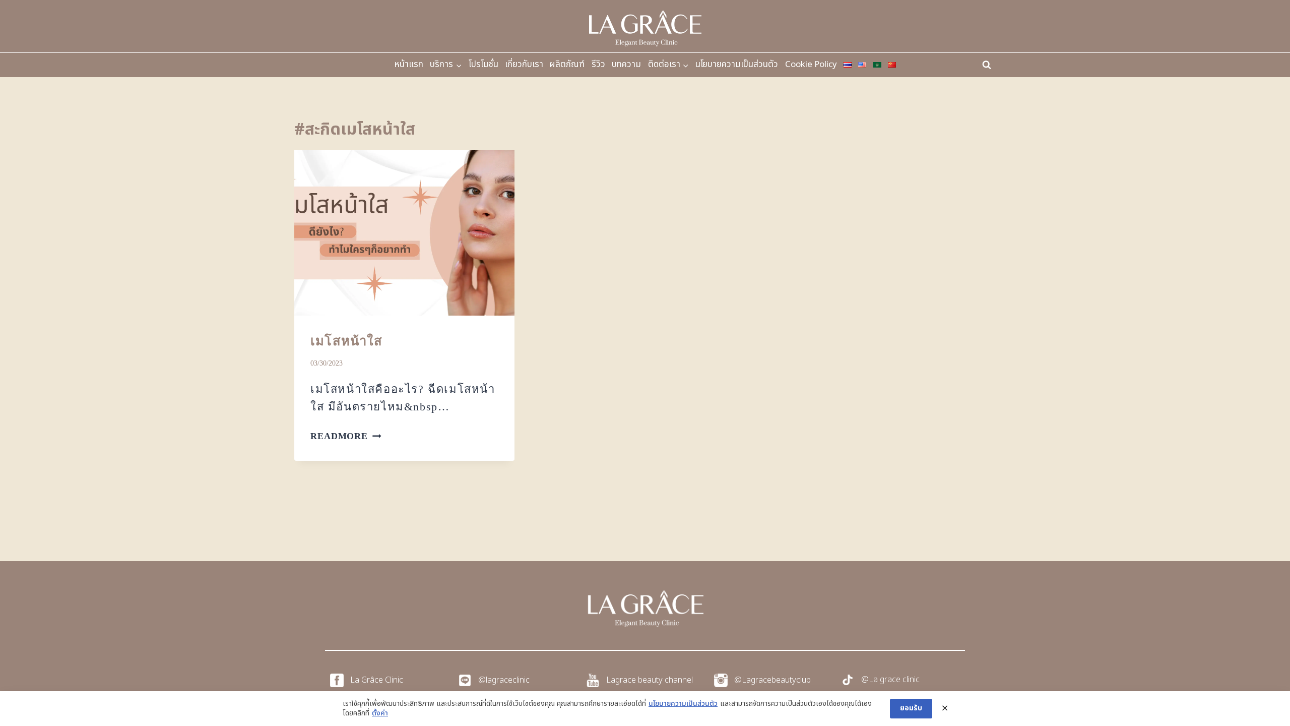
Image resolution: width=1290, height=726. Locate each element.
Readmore (345, 436)
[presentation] (404, 233)
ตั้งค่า (380, 713)
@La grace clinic (890, 680)
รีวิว (598, 64)
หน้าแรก (408, 64)
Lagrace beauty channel (649, 680)
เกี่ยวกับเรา (524, 64)
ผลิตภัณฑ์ (567, 64)
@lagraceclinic (504, 680)
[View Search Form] (987, 65)
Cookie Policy (811, 64)
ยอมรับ (911, 708)
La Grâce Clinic (376, 680)
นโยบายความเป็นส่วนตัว (736, 64)
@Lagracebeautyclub (772, 680)
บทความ (626, 64)
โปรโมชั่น (483, 64)
